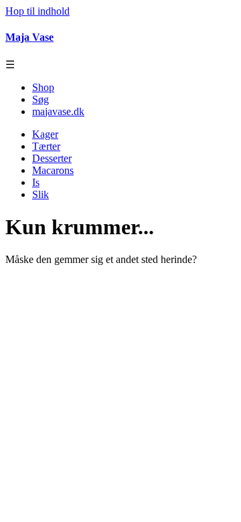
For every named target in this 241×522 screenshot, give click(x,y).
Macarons (53, 170)
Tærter (46, 146)
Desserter (52, 158)
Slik (40, 194)
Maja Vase (29, 37)
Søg (40, 99)
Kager (45, 134)
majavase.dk (58, 111)
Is (35, 182)
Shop (43, 87)
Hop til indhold (37, 11)
